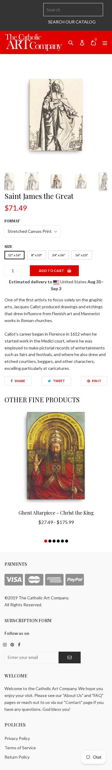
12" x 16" (14, 255)
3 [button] (54, 541)
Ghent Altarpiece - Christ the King (56, 513)
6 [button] (66, 541)
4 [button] (58, 541)
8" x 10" (36, 255)
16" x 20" (81, 255)
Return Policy (17, 756)
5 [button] (62, 541)
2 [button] (49, 541)
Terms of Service (20, 747)
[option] (56, 115)
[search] (73, 9)
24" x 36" (58, 255)
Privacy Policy (17, 738)
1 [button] (45, 541)
